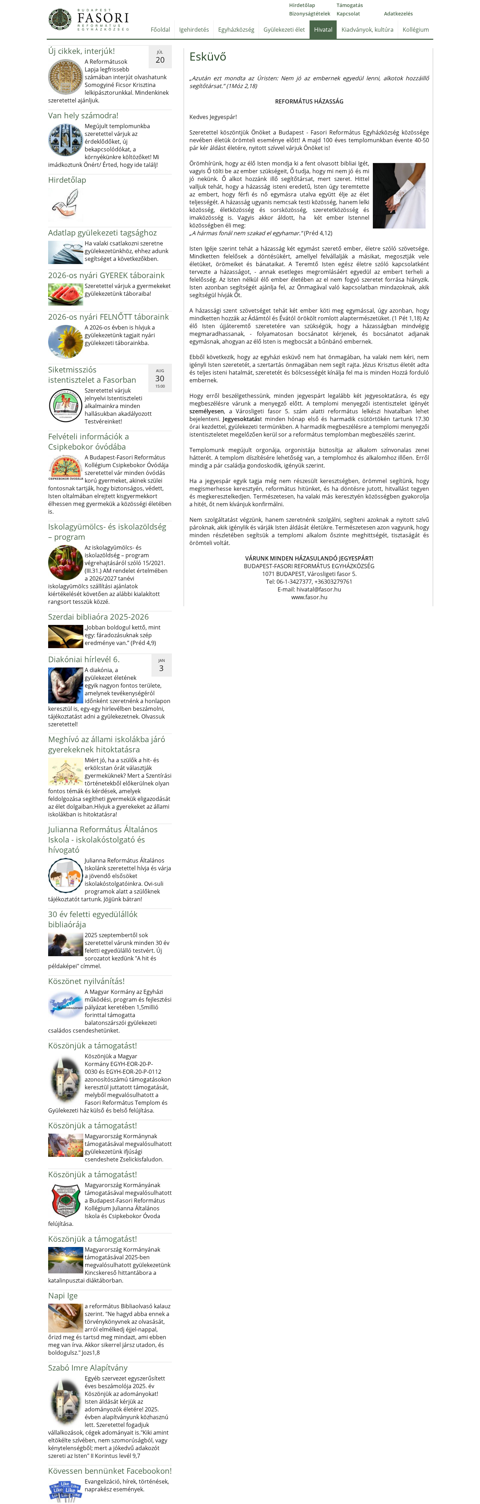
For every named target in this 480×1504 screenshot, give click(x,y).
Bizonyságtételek (309, 13)
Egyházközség (236, 29)
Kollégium (416, 29)
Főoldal (160, 29)
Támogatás (350, 5)
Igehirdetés (194, 29)
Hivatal (323, 29)
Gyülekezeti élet (284, 29)
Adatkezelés (398, 13)
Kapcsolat (348, 13)
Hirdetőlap (302, 5)
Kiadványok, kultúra (368, 29)
